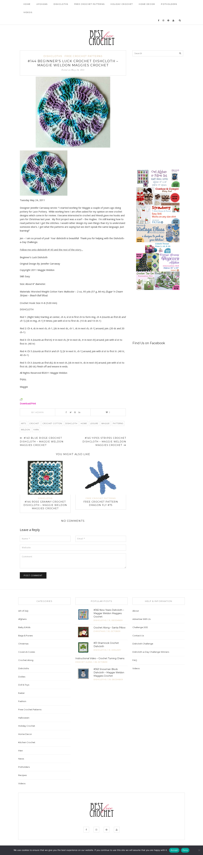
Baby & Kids (24, 627)
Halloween (23, 717)
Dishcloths (61, 4)
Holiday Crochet (122, 4)
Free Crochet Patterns (89, 4)
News (21, 758)
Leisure (94, 423)
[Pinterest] (168, 20)
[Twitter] (70, 412)
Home (26, 4)
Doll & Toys (23, 684)
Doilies (21, 676)
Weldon (25, 429)
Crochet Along (25, 660)
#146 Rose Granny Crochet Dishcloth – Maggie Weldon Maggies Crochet (45, 505)
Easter (21, 693)
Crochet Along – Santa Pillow (109, 627)
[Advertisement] (156, 81)
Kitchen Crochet (26, 742)
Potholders (169, 4)
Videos (27, 12)
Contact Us (138, 635)
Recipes (22, 775)
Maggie (106, 423)
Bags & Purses (25, 635)
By (37, 412)
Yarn (36, 429)
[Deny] (199, 850)
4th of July (23, 611)
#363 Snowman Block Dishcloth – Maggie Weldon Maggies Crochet (109, 672)
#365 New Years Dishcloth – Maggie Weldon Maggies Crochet (109, 613)
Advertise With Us (141, 619)
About (135, 611)
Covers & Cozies (26, 652)
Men (20, 750)
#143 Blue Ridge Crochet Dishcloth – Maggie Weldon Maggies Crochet (41, 442)
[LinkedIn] (79, 412)
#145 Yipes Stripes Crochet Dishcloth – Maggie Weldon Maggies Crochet (104, 442)
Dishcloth (71, 423)
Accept (174, 850)
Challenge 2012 (140, 627)
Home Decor (147, 4)
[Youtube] (173, 20)
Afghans (41, 4)
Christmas (23, 643)
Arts (23, 423)
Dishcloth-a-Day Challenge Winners (150, 652)
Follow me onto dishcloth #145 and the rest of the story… (51, 249)
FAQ (134, 660)
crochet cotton (52, 423)
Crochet (34, 423)
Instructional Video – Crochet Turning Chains (99, 658)
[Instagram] (163, 20)
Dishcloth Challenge (142, 643)
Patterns (118, 423)
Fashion (22, 701)
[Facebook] (159, 20)
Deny (185, 850)
